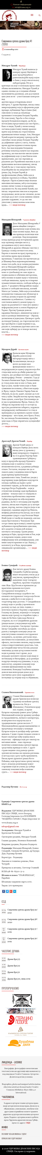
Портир (29, 441)
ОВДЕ (28, 1123)
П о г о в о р (23, 787)
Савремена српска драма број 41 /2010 (17, 42)
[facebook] (21, 2)
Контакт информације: (22, 4)
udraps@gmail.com (10, 826)
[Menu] (32, 15)
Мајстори (22, 66)
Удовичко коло (29, 692)
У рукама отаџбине (29, 220)
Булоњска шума (24, 349)
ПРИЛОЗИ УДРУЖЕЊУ (12, 1138)
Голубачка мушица (25, 565)
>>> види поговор (17, 205)
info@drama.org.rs (22, 7)
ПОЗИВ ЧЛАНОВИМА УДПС (14, 1134)
